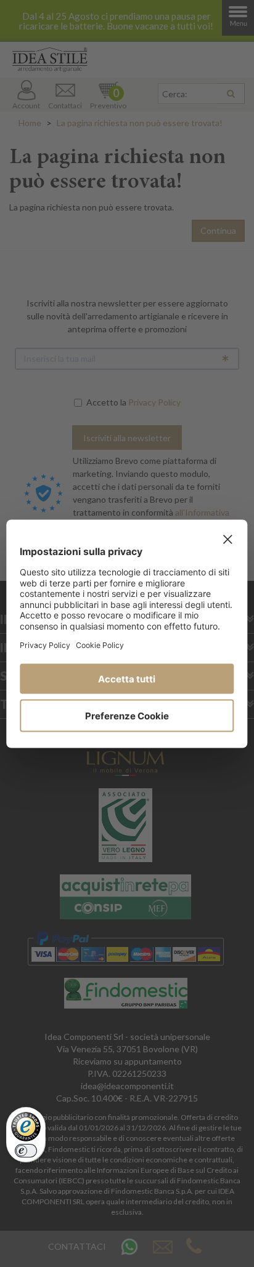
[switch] (26, 1150)
